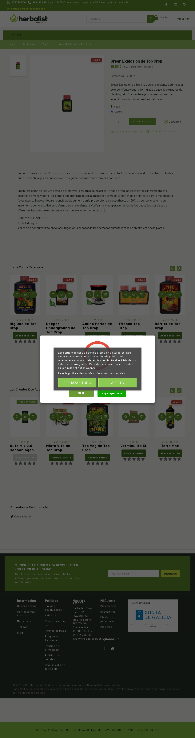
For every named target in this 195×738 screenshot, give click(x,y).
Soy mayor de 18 (112, 393)
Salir (81, 392)
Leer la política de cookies (76, 373)
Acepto (117, 382)
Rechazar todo (77, 382)
